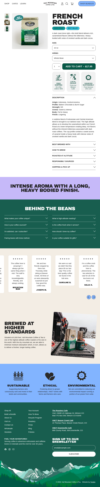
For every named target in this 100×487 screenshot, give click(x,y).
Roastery (31, 421)
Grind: (55, 53)
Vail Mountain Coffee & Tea (71, 482)
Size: (54, 43)
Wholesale (8, 429)
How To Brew (33, 414)
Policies (31, 432)
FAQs (30, 425)
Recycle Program (35, 418)
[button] (66, 3)
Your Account (33, 411)
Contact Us (8, 425)
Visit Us (7, 421)
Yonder (92, 482)
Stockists (7, 432)
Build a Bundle (10, 414)
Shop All (7, 411)
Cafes (15, 4)
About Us (8, 418)
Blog (30, 429)
